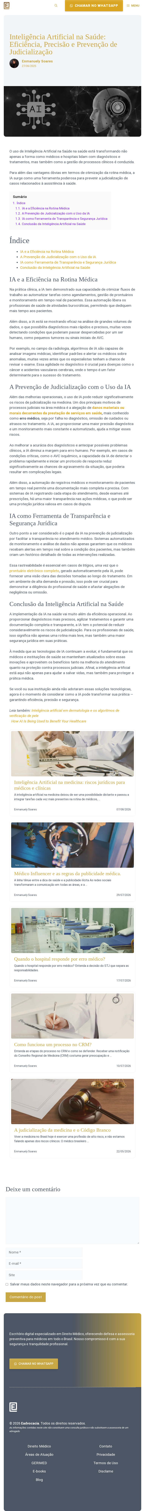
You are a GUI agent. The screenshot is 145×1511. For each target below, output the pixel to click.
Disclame (105, 1471)
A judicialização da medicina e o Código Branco (62, 1130)
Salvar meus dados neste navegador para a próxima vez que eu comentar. (69, 1284)
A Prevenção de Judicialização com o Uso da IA (58, 257)
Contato (105, 1446)
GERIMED (39, 1463)
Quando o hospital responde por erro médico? (59, 959)
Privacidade (105, 1454)
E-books (39, 1471)
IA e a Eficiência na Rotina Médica (47, 251)
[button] (56, 5)
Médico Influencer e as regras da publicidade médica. (67, 873)
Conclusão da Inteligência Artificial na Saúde (55, 267)
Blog (39, 1480)
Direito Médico (39, 1446)
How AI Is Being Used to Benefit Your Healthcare (48, 721)
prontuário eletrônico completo (34, 571)
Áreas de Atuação (39, 1454)
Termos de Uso (105, 1463)
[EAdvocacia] (6, 5)
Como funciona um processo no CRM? (53, 1044)
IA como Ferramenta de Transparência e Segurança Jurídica (68, 262)
